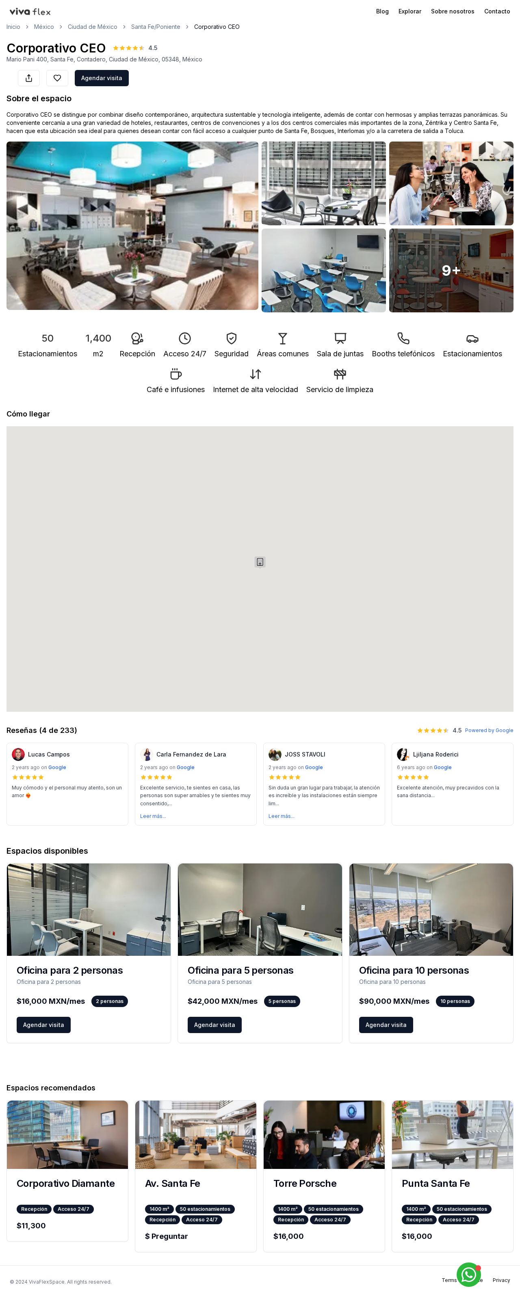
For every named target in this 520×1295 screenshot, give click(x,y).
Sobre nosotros (452, 11)
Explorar (410, 11)
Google (57, 767)
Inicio (13, 26)
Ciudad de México (92, 26)
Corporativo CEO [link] (217, 26)
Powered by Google (489, 730)
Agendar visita (101, 77)
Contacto (497, 11)
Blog (382, 11)
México (44, 26)
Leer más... (153, 816)
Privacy (501, 1280)
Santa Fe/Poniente (155, 26)
